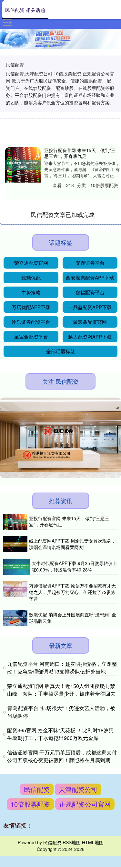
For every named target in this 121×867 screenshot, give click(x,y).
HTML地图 (93, 842)
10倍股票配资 (30, 804)
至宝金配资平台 (31, 336)
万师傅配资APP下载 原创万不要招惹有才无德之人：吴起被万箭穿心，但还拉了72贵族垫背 (72, 591)
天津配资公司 (78, 789)
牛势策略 (31, 292)
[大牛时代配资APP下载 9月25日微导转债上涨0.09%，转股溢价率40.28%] (16, 567)
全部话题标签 (60, 351)
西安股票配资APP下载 (90, 277)
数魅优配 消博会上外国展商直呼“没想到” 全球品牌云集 (72, 617)
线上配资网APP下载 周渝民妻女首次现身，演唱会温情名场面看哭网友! (72, 543)
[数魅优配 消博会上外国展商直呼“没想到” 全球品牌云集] (15, 618)
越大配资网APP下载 (90, 336)
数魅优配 (31, 277)
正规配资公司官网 (85, 804)
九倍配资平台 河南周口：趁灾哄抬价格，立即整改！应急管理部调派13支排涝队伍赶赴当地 (62, 667)
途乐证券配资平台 (31, 321)
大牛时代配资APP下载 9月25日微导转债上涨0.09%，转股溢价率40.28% (74, 566)
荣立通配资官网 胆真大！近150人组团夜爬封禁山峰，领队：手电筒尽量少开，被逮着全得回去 (61, 689)
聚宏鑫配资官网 (90, 321)
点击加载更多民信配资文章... (62, 214)
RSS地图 (72, 842)
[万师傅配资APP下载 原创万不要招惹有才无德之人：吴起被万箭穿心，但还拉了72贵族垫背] (15, 592)
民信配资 (37, 789)
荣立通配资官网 (31, 262)
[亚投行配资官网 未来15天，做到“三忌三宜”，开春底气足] (23, 165)
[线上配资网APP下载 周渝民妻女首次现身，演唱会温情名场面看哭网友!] (15, 544)
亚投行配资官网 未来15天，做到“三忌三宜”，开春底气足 (80, 153)
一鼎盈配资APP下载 (90, 307)
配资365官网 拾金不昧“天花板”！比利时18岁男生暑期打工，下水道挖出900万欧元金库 (60, 734)
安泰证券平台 (90, 262)
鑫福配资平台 (90, 292)
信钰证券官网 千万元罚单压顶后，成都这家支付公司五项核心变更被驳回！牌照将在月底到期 (62, 756)
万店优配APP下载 (31, 307)
